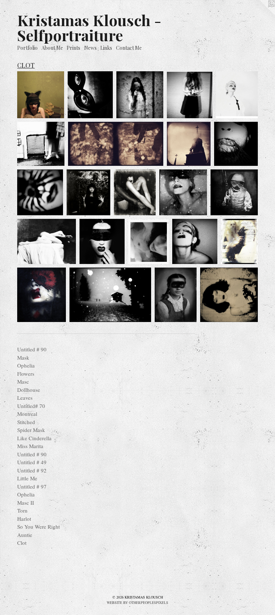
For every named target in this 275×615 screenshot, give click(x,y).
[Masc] (237, 94)
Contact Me (129, 47)
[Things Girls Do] (234, 192)
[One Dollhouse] (40, 143)
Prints (73, 47)
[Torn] (239, 241)
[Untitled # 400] (102, 241)
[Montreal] (188, 143)
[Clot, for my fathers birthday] (229, 295)
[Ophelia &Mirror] (139, 94)
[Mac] (194, 241)
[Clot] (46, 241)
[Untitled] (40, 94)
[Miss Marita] (135, 192)
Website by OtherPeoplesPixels (137, 602)
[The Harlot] (41, 295)
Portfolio (27, 47)
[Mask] (90, 94)
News (90, 47)
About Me (52, 47)
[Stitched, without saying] (236, 143)
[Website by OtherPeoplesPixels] (260, 14)
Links (106, 47)
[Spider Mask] (40, 192)
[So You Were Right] (110, 295)
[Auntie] (176, 295)
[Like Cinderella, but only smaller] (88, 192)
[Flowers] (189, 94)
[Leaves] (116, 143)
